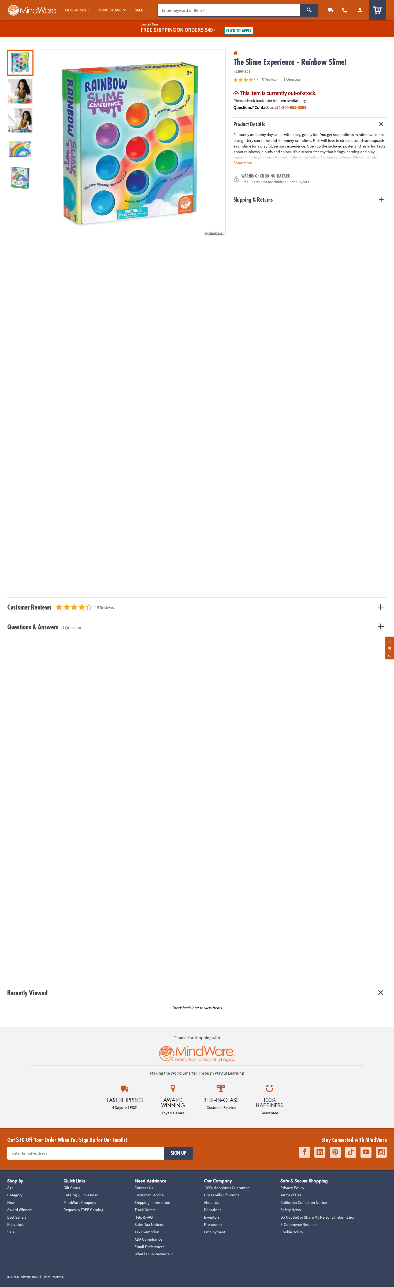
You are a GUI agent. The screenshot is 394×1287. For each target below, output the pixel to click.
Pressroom (213, 1224)
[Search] (309, 10)
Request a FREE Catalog (83, 1209)
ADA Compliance (148, 1239)
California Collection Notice (303, 1202)
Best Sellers (16, 1217)
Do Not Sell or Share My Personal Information (317, 1217)
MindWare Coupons (80, 1202)
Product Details (249, 124)
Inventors (212, 1217)
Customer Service (149, 1194)
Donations (212, 1209)
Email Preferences (149, 1246)
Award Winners (19, 1209)
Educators (15, 1224)
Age (10, 1187)
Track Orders (145, 1209)
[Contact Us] (345, 10)
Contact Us (144, 1187)
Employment (214, 1231)
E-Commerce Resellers (298, 1224)
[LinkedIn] (319, 1152)
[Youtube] (365, 1152)
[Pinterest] (335, 1152)
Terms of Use (290, 1194)
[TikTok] (350, 1152)
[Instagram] (381, 1152)
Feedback (389, 648)
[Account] (360, 10)
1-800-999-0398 (292, 107)
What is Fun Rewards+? (154, 1253)
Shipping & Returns (253, 200)
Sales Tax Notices (149, 1224)
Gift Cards (72, 1187)
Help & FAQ (144, 1217)
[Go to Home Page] (235, 53)
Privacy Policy (292, 1187)
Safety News (290, 1209)
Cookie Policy (291, 1231)
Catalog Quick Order (81, 1194)
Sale (10, 1231)
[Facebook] (304, 1152)
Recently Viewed (27, 993)
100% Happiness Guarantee (226, 1187)
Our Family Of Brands (221, 1194)
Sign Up (178, 1153)
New (11, 1202)
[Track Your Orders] (331, 10)
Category (15, 1194)
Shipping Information (152, 1202)
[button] (132, 143)
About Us (211, 1202)
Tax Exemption (147, 1231)
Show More (242, 162)
